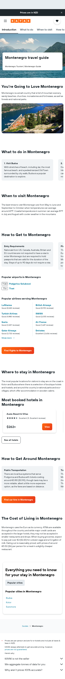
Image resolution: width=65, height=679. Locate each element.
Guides (25, 626)
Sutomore (11, 606)
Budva (9, 598)
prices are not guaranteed (16, 649)
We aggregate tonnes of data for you (25, 664)
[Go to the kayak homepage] (20, 21)
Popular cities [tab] (15, 582)
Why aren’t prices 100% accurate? (23, 669)
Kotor (8, 602)
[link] (18, 350)
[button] (61, 12)
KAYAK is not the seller (17, 658)
